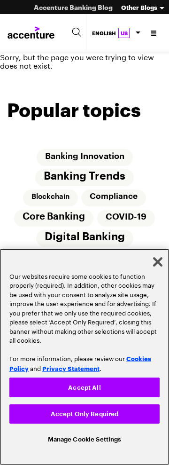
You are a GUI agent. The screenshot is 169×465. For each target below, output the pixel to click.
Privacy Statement (71, 367)
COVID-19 (126, 218)
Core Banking (54, 218)
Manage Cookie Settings (85, 439)
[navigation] (154, 33)
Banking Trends (84, 177)
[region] (84, 356)
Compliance (114, 197)
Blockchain (50, 197)
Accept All (84, 386)
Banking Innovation (84, 156)
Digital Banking (85, 238)
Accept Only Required (85, 413)
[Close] (157, 260)
